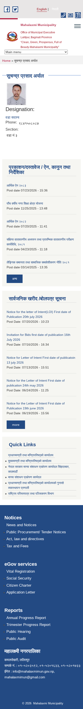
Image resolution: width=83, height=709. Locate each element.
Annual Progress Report (26, 618)
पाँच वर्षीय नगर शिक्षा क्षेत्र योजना (25, 203)
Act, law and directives (25, 539)
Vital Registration (20, 571)
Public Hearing (18, 631)
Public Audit (16, 639)
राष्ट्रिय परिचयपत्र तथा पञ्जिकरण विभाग (31, 493)
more (15, 424)
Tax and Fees (17, 546)
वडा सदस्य (12, 117)
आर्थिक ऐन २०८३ (16, 185)
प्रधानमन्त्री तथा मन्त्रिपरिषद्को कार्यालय (30, 455)
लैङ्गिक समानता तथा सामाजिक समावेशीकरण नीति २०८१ (38, 262)
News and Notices (21, 525)
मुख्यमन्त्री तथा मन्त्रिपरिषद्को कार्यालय (29, 461)
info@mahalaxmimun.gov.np (33, 671)
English (42, 9)
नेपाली (55, 9)
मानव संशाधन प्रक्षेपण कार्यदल (24, 477)
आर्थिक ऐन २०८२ (16, 221)
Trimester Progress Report (28, 625)
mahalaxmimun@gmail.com (24, 677)
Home (6, 60)
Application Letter (20, 592)
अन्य (14, 279)
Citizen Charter (18, 585)
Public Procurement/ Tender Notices (36, 532)
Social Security (18, 578)
